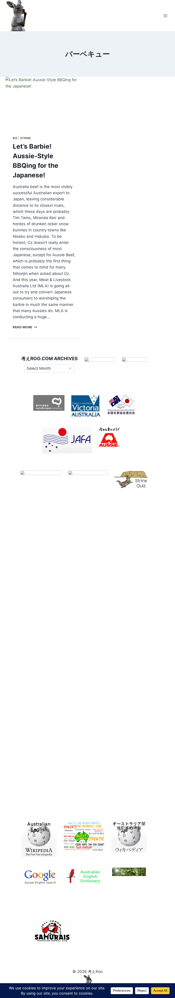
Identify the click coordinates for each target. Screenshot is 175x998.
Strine (25, 138)
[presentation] (44, 103)
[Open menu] (165, 15)
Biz (15, 138)
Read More (25, 327)
